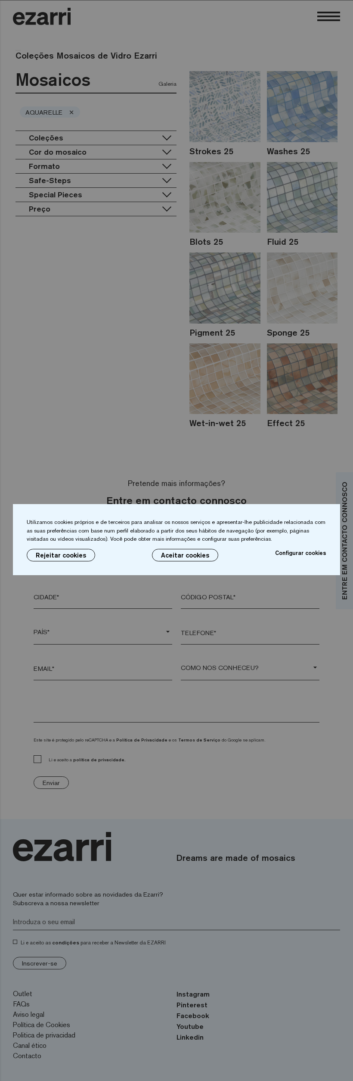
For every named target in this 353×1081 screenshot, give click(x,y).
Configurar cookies (300, 552)
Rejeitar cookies (61, 555)
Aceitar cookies (185, 555)
